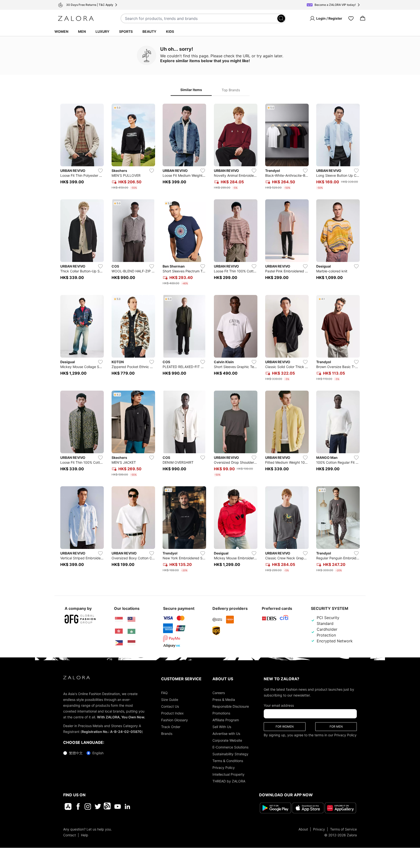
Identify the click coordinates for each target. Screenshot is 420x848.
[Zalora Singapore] (119, 619)
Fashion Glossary (174, 720)
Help (84, 835)
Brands (166, 733)
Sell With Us (221, 727)
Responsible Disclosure (230, 706)
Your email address (279, 705)
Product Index (172, 713)
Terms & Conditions (227, 761)
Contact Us (170, 706)
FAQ (164, 693)
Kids (170, 31)
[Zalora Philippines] (119, 643)
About (303, 829)
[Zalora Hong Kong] (119, 631)
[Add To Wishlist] (100, 170)
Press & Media (223, 699)
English (98, 753)
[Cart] (363, 18)
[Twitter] (98, 806)
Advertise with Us (226, 733)
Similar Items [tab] (191, 90)
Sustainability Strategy (230, 754)
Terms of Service (343, 829)
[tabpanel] (210, 339)
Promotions (221, 713)
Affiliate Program (225, 720)
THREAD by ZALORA (228, 781)
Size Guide (169, 699)
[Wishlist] (351, 18)
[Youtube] (117, 806)
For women (285, 726)
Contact (69, 835)
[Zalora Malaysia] (131, 619)
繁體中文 (76, 753)
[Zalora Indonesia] (131, 643)
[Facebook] (78, 806)
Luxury (102, 31)
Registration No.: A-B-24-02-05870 (112, 732)
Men (82, 31)
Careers (218, 693)
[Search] (281, 18)
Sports (126, 31)
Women (61, 31)
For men (336, 726)
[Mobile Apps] (68, 806)
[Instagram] (88, 806)
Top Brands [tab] (231, 90)
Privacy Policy (223, 767)
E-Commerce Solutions (230, 747)
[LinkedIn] (127, 806)
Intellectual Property (228, 774)
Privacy (319, 829)
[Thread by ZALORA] (108, 806)
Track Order (170, 727)
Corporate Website (227, 740)
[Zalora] (75, 18)
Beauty (149, 31)
